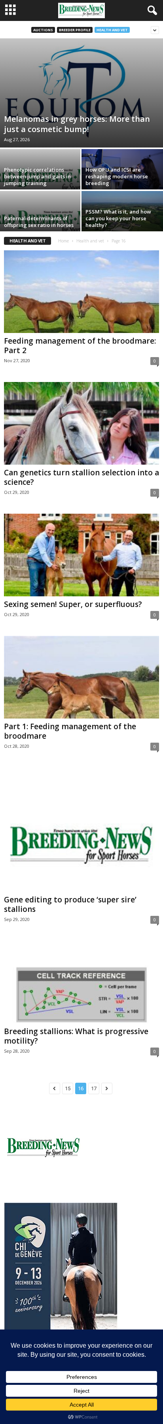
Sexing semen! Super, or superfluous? (73, 604)
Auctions (43, 29)
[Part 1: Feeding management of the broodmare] (81, 677)
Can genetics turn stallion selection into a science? (81, 477)
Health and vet (112, 29)
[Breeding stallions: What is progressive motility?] (81, 982)
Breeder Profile (75, 29)
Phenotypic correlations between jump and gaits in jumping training (37, 176)
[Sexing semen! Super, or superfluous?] (81, 555)
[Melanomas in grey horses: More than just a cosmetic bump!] (81, 93)
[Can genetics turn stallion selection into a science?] (81, 423)
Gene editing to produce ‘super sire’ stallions (70, 904)
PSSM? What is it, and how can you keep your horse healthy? (118, 218)
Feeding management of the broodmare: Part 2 (80, 346)
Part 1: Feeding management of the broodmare (70, 731)
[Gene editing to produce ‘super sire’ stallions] (81, 830)
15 (67, 1088)
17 (94, 1088)
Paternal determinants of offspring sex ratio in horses (39, 222)
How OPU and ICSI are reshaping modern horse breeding (116, 176)
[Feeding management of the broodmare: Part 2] (81, 291)
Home (63, 241)
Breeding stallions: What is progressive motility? (76, 1036)
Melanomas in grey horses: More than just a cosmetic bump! (77, 123)
